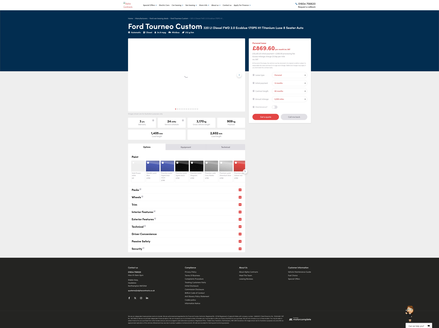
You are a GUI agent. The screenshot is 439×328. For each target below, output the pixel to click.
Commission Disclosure (194, 289)
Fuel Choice (293, 275)
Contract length (261, 91)
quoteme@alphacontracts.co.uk (141, 290)
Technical (225, 147)
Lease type (259, 75)
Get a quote (265, 116)
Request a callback (307, 6)
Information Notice (192, 303)
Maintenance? (261, 107)
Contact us (227, 5)
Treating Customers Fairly (195, 282)
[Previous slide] (134, 75)
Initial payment (261, 83)
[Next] (245, 171)
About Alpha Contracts (248, 272)
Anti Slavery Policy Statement (197, 296)
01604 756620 (134, 272)
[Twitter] (135, 298)
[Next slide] (239, 75)
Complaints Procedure (194, 278)
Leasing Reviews (246, 278)
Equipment (186, 147)
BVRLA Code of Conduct (195, 293)
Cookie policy (190, 300)
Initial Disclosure (191, 285)
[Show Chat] (428, 326)
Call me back (294, 116)
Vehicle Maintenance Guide (299, 272)
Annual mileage (262, 99)
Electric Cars (164, 5)
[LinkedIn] (147, 298)
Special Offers (294, 278)
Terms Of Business (192, 275)
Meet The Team (245, 275)
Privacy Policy (190, 272)
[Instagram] (141, 298)
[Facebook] (129, 298)
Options (146, 146)
